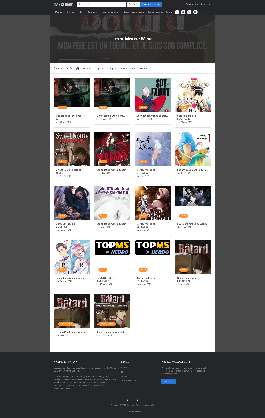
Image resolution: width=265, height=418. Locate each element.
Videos (123, 68)
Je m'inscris (169, 381)
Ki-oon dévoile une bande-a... (71, 332)
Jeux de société (110, 12)
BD (81, 12)
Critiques (112, 68)
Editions (87, 68)
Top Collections (155, 12)
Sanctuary (131, 405)
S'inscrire (205, 4)
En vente (142, 68)
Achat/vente (138, 12)
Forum (169, 12)
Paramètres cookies (132, 411)
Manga (58, 12)
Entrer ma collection (151, 4)
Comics (70, 12)
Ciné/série (92, 12)
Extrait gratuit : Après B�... (110, 115)
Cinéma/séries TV (128, 381)
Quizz (126, 12)
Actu (132, 68)
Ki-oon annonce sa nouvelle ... (111, 332)
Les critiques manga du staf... (152, 115)
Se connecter (192, 4)
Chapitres (99, 68)
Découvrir (133, 4)
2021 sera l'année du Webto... (193, 224)
